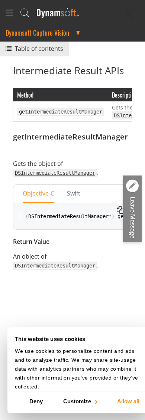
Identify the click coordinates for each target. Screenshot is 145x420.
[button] (132, 209)
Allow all (128, 401)
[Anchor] (17, 147)
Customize (77, 401)
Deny (36, 401)
